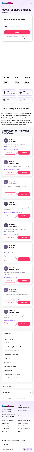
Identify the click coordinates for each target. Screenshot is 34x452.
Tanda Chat (7, 358)
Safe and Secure (6, 433)
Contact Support (22, 410)
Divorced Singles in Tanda (11, 350)
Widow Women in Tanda (11, 354)
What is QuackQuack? (24, 407)
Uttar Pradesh (17, 398)
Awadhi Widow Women (10, 366)
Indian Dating (9, 398)
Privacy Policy (21, 38)
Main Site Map (15, 440)
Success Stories (22, 426)
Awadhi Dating (8, 370)
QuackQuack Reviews (24, 428)
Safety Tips (5, 431)
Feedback (20, 413)
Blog (19, 431)
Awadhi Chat (7, 362)
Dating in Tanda (8, 339)
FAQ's (19, 415)
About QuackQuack (23, 423)
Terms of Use (12, 38)
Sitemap (23, 440)
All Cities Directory (6, 440)
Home (2, 398)
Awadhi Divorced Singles (11, 378)
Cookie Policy (5, 428)
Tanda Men (7, 343)
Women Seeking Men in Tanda (12, 347)
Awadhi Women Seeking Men (12, 374)
